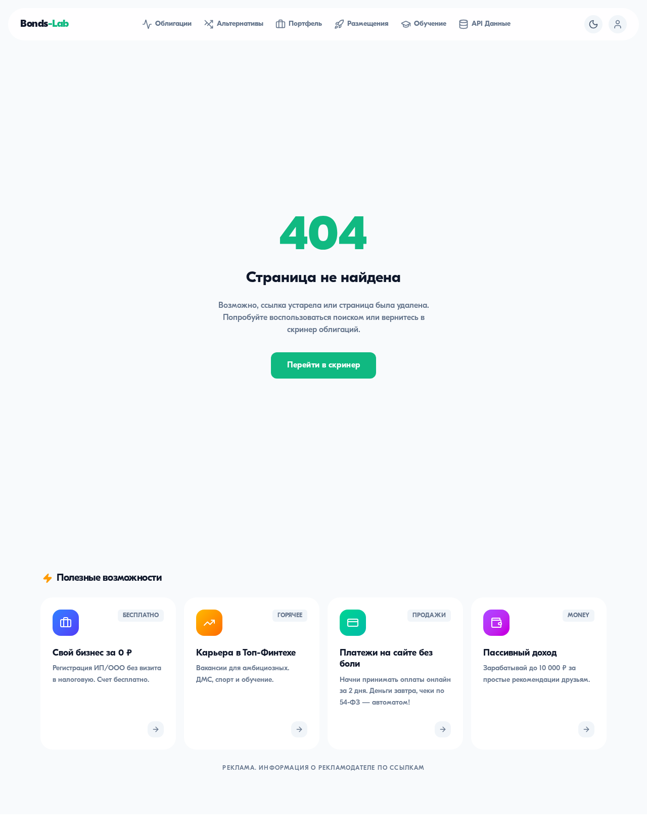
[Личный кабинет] (618, 24)
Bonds (44, 24)
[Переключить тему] (593, 24)
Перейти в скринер (323, 365)
